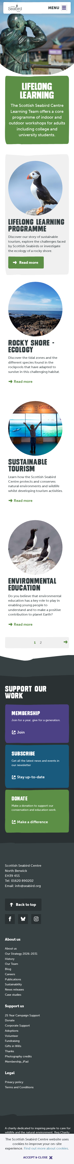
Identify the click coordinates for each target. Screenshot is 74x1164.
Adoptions (11, 1031)
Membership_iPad (16, 1061)
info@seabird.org (28, 886)
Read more (23, 381)
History (9, 959)
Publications (13, 979)
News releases (14, 989)
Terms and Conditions (19, 1087)
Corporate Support (17, 1025)
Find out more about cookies (46, 1148)
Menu (53, 8)
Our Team (11, 964)
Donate (10, 1020)
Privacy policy (14, 1082)
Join (22, 733)
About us (11, 948)
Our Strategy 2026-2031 (21, 954)
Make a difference (33, 822)
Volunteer (11, 1036)
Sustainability (13, 984)
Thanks (9, 1051)
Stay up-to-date (31, 778)
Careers (10, 974)
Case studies (13, 995)
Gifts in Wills (13, 1046)
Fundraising (12, 1041)
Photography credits (18, 1056)
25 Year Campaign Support (22, 1015)
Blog (8, 969)
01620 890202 (22, 881)
